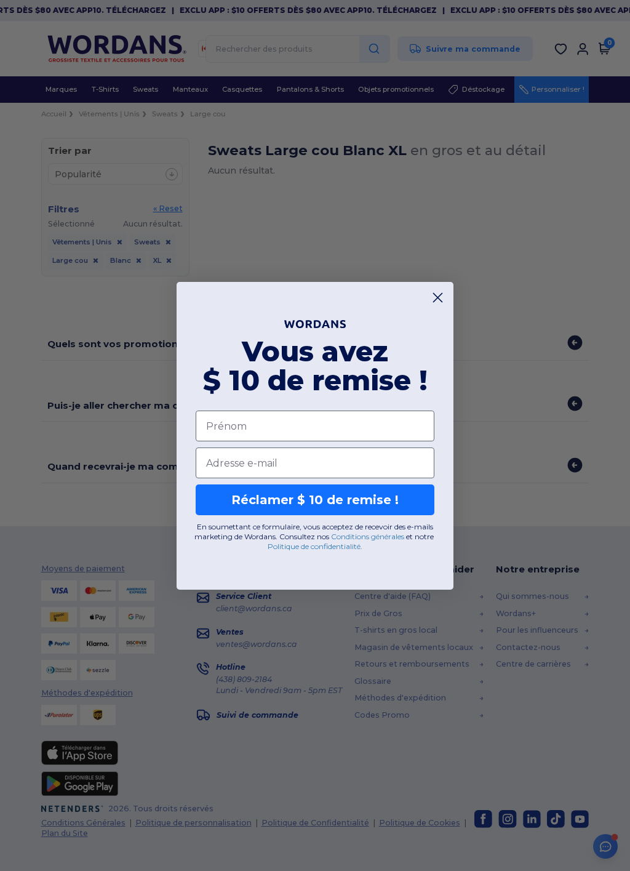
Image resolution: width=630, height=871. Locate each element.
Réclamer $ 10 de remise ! (315, 499)
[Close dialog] (438, 297)
